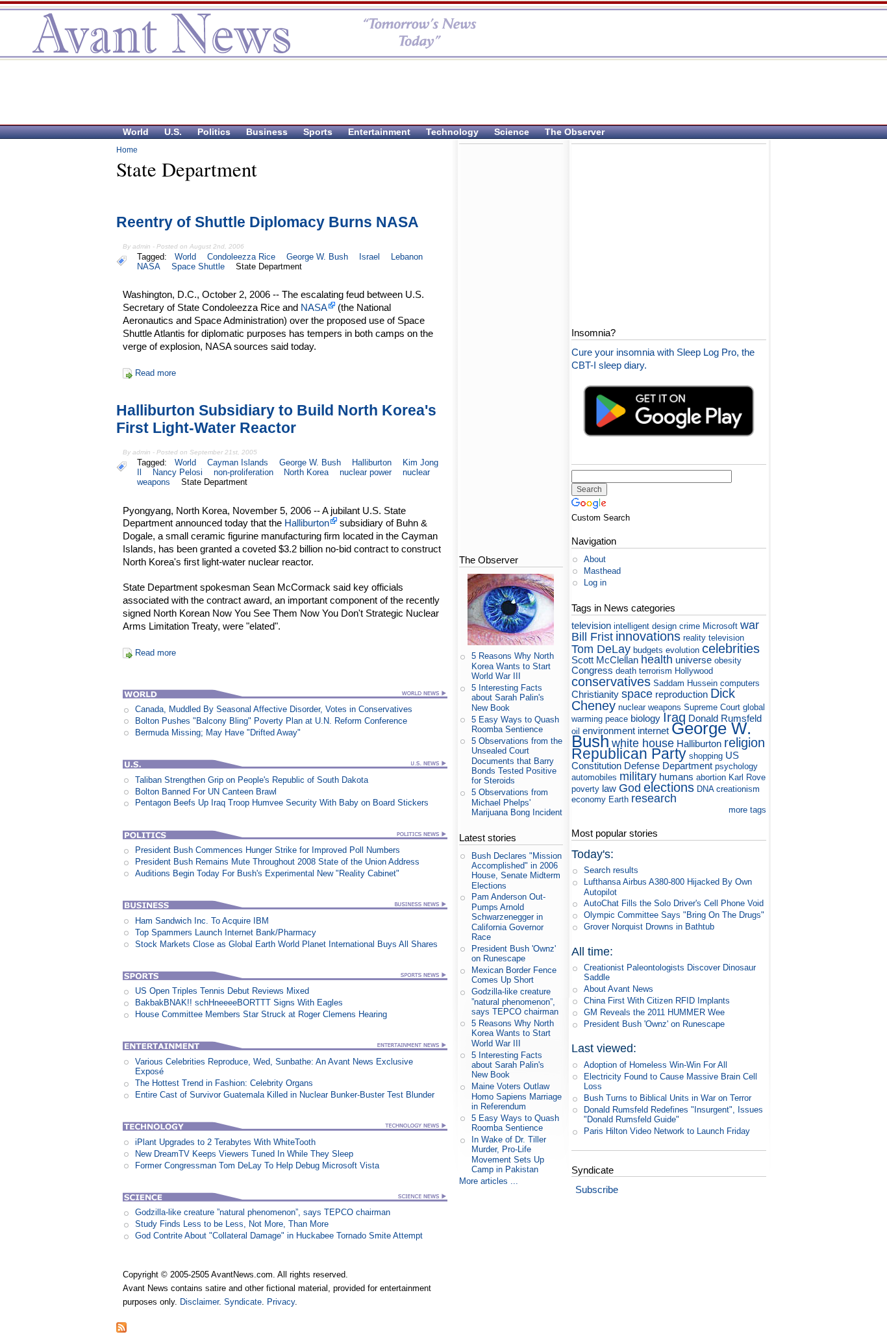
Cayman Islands (237, 462)
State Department (269, 266)
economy (588, 799)
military (637, 776)
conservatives (611, 681)
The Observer (575, 132)
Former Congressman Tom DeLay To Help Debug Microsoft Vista (257, 1165)
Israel (369, 257)
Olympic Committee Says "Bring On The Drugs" (674, 915)
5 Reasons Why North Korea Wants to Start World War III (512, 666)
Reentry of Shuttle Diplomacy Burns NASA (267, 222)
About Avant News (618, 989)
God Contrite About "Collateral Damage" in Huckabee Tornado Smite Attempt (279, 1235)
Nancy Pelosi (178, 472)
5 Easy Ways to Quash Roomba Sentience (515, 724)
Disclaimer (199, 1302)
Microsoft (720, 626)
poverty (585, 789)
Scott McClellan (604, 659)
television (591, 625)
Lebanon (407, 257)
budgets (648, 650)
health (657, 659)
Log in (595, 582)
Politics (214, 132)
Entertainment (379, 132)
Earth (618, 799)
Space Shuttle (198, 266)
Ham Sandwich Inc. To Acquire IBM (202, 921)
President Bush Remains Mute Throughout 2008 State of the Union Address (277, 862)
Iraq (674, 716)
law (609, 788)
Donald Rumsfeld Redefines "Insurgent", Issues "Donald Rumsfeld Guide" (673, 1114)
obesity (728, 660)
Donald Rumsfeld (725, 718)
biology (645, 718)
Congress (592, 670)
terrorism (655, 671)
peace (616, 719)
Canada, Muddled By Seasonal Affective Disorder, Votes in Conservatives (273, 709)
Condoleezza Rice (241, 257)
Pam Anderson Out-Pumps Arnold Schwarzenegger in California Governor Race (508, 916)
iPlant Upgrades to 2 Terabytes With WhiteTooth (225, 1142)
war (749, 625)
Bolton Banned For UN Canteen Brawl (206, 791)
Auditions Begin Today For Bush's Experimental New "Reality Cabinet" (267, 873)
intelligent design (645, 626)
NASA (148, 266)
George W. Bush (317, 257)
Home (127, 150)
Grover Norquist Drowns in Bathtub (649, 926)
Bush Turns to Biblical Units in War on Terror (667, 1098)
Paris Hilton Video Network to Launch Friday (667, 1131)
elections (668, 787)
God (630, 788)
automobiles (594, 777)
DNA (705, 789)
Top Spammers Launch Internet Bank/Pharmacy (225, 932)
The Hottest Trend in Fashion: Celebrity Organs (224, 1083)
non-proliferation (243, 472)
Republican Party (628, 753)
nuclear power (366, 472)
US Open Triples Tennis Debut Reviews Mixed (222, 991)
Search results (611, 870)
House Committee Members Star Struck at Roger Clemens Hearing (261, 1014)
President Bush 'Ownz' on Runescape (513, 953)
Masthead (602, 571)
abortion (711, 777)
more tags (747, 810)
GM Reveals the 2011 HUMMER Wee (654, 1012)
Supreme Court (712, 707)
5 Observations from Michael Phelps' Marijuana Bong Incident (516, 802)
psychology (736, 766)
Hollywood (694, 671)
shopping (706, 756)
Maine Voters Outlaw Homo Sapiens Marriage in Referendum (516, 1096)
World (136, 132)
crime (689, 626)
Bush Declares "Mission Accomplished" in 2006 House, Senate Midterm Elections (516, 871)
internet (653, 730)
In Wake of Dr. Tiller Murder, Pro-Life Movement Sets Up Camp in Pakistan (508, 1154)
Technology (452, 132)
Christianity (595, 694)
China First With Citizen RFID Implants (657, 1000)
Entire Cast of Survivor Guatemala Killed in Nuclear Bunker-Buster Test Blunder (284, 1095)
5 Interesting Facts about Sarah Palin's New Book (507, 698)
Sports (317, 132)
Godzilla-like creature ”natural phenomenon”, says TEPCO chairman (262, 1212)
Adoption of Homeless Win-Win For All (655, 1065)
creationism (738, 789)
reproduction (681, 694)
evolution (682, 650)
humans (676, 776)
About (595, 559)
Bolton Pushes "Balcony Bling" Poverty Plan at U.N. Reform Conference (271, 721)
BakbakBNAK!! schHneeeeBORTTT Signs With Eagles (239, 1002)
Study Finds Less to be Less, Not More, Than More (232, 1224)
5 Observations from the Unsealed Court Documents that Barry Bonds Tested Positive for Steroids (516, 760)
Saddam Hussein (685, 683)
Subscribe (596, 1189)
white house (643, 743)
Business (267, 132)
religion (744, 742)
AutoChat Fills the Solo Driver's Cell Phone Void (674, 903)
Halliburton (372, 462)
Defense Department (668, 765)
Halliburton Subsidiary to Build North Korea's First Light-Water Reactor (276, 419)
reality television (713, 638)
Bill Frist (592, 636)
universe (693, 659)
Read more (155, 373)
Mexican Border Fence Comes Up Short (513, 975)
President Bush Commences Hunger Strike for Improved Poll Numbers (267, 850)
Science (511, 132)
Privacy (281, 1302)
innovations (648, 635)
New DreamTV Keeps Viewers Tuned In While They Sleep (244, 1154)
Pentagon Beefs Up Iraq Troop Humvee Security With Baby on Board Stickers (282, 802)
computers (740, 683)
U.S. (173, 132)
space (637, 693)
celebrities (731, 648)
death (626, 671)
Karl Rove (747, 777)
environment (608, 730)
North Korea (306, 472)
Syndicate (243, 1302)
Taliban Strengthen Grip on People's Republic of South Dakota (251, 780)
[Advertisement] (437, 91)
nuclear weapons (649, 707)
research (654, 798)
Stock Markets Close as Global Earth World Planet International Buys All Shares (286, 944)
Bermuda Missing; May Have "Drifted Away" (218, 732)
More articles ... (488, 1181)
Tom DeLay (601, 649)
